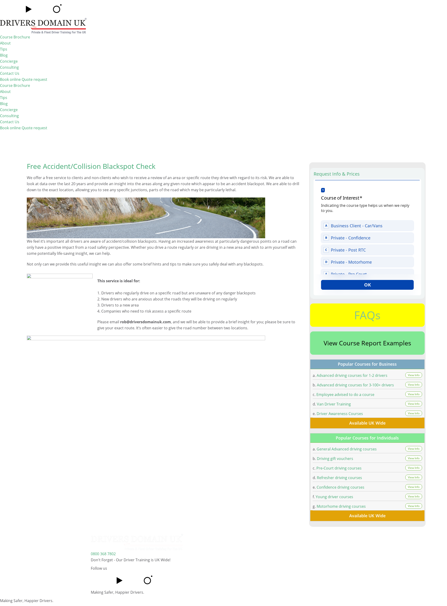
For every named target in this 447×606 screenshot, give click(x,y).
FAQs (367, 315)
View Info (414, 375)
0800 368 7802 (103, 553)
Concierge (9, 61)
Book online (11, 79)
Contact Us (9, 73)
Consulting (9, 67)
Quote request (34, 79)
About (5, 43)
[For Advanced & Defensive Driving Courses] (43, 25)
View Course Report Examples (367, 343)
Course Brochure (15, 37)
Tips (3, 49)
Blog (4, 55)
